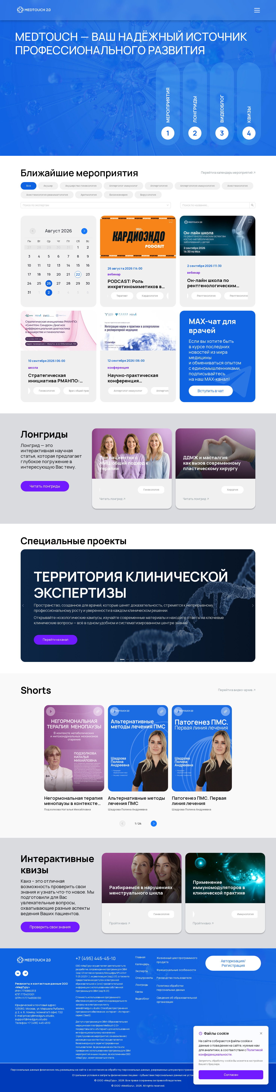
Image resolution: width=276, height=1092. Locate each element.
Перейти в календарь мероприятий (227, 172)
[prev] (23, 605)
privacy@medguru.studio (38, 1015)
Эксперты (141, 971)
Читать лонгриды (45, 486)
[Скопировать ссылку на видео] (97, 711)
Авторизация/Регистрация (233, 963)
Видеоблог (142, 998)
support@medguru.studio (31, 1019)
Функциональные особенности (176, 970)
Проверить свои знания (50, 926)
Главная (140, 957)
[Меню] (257, 10)
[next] (252, 605)
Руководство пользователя (174, 978)
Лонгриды (141, 984)
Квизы (139, 991)
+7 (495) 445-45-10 (96, 958)
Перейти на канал (55, 640)
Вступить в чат (211, 390)
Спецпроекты (144, 978)
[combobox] (23, 205)
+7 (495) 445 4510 (38, 1023)
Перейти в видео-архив (235, 690)
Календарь (142, 964)
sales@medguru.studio (88, 1008)
